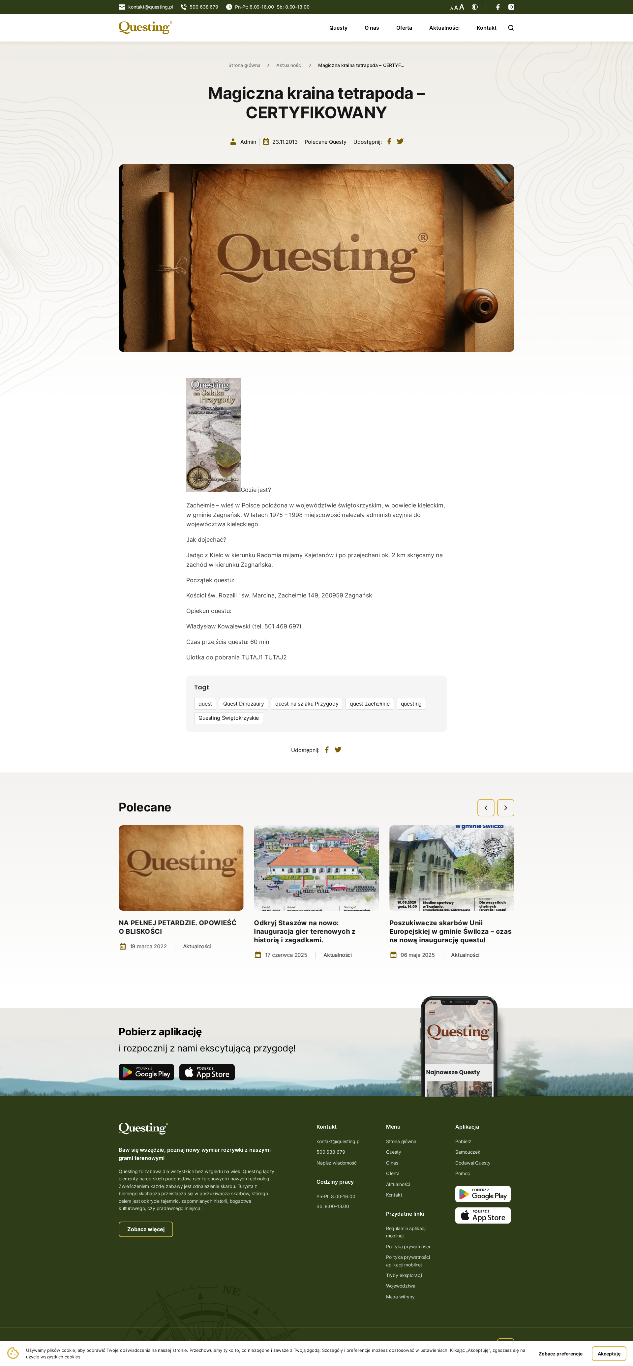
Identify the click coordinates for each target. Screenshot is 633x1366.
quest (205, 703)
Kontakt (487, 27)
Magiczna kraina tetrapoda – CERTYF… (361, 65)
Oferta (404, 27)
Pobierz (463, 1141)
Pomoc (462, 1173)
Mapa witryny (400, 1296)
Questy (338, 27)
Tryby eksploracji (404, 1275)
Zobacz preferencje (561, 1353)
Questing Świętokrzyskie (228, 717)
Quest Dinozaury (243, 703)
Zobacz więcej (146, 1229)
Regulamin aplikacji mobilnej (406, 1232)
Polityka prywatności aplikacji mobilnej (408, 1260)
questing (411, 703)
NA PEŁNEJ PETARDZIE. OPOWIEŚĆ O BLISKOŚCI (178, 927)
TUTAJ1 (252, 657)
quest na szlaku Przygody (307, 703)
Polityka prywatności (408, 1246)
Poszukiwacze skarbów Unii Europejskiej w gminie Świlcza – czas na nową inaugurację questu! (450, 931)
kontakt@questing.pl (338, 1141)
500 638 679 (330, 1152)
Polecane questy (326, 142)
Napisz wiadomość (336, 1163)
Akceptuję (609, 1353)
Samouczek (467, 1152)
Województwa (400, 1286)
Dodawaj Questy (472, 1163)
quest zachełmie (370, 703)
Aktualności (444, 27)
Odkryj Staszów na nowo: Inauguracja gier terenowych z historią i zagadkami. (305, 931)
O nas (372, 27)
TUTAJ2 (275, 657)
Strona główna (244, 65)
